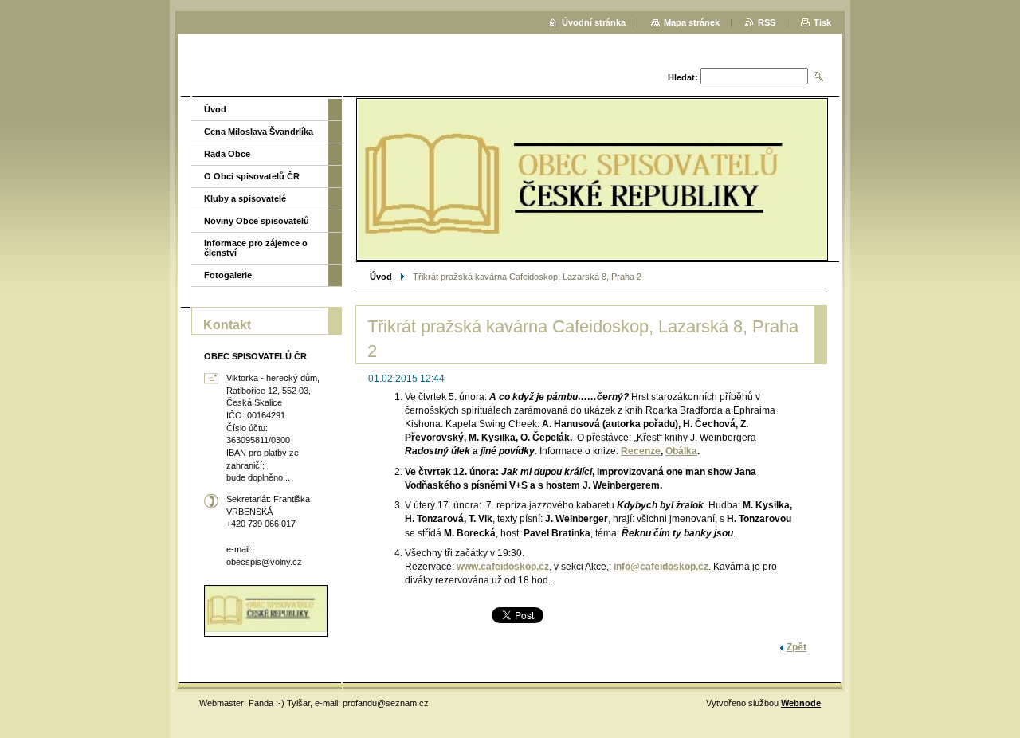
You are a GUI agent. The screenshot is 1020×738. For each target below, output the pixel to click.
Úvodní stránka (594, 22)
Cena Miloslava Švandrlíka (258, 131)
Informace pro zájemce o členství (256, 247)
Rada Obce (227, 154)
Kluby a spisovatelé (245, 198)
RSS (766, 22)
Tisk (822, 22)
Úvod (381, 276)
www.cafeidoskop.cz (503, 566)
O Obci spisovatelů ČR (252, 176)
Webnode (801, 703)
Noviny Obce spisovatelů (256, 221)
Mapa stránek (692, 22)
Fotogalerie (228, 275)
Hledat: (683, 77)
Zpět (796, 647)
